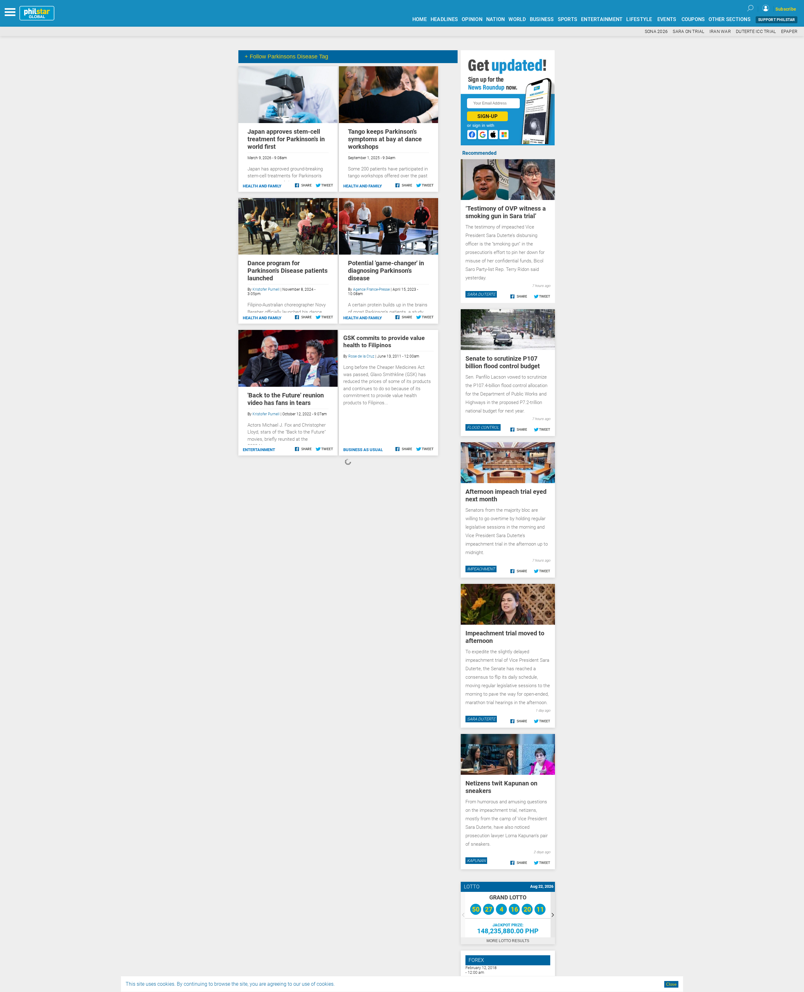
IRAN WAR (720, 31)
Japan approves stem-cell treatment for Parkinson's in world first (286, 139)
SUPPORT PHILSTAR (776, 20)
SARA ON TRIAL (688, 31)
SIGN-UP (487, 116)
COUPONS (693, 19)
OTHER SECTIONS (730, 19)
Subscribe (785, 9)
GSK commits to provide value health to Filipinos (384, 341)
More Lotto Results (507, 941)
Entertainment (259, 449)
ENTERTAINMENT (601, 19)
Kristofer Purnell (266, 289)
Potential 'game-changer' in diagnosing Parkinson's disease (386, 270)
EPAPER (789, 31)
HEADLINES (444, 19)
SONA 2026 (656, 31)
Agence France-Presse (371, 289)
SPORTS (568, 19)
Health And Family (262, 186)
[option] (508, 914)
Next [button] (553, 914)
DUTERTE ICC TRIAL (756, 31)
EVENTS (666, 19)
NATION (495, 19)
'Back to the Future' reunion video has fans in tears (285, 399)
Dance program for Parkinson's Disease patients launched (287, 270)
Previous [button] (463, 914)
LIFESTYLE (639, 19)
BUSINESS (542, 19)
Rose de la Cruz (361, 356)
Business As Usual (363, 449)
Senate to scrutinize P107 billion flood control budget (502, 362)
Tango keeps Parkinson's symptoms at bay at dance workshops (385, 139)
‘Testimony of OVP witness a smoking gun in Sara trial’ (505, 212)
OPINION (472, 19)
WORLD (517, 19)
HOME (419, 19)
